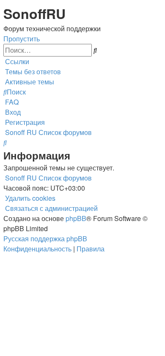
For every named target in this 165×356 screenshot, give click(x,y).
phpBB (76, 218)
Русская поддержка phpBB (45, 238)
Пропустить (21, 38)
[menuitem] (32, 71)
